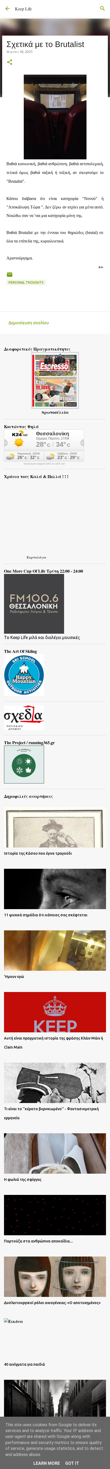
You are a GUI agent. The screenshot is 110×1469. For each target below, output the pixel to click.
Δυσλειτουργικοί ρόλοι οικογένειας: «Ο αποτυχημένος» (52, 1303)
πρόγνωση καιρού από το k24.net (44, 463)
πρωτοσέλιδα (55, 412)
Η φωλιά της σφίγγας (22, 1179)
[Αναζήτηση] (102, 8)
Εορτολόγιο (36, 557)
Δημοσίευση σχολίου (29, 322)
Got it (72, 1463)
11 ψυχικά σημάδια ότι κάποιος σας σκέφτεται (45, 915)
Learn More (46, 1463)
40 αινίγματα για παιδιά (24, 1364)
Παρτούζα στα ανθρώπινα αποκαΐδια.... (38, 1241)
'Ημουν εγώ (14, 976)
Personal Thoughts (26, 282)
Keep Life (23, 8)
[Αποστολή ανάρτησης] (9, 276)
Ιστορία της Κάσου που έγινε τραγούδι (38, 853)
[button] (9, 62)
